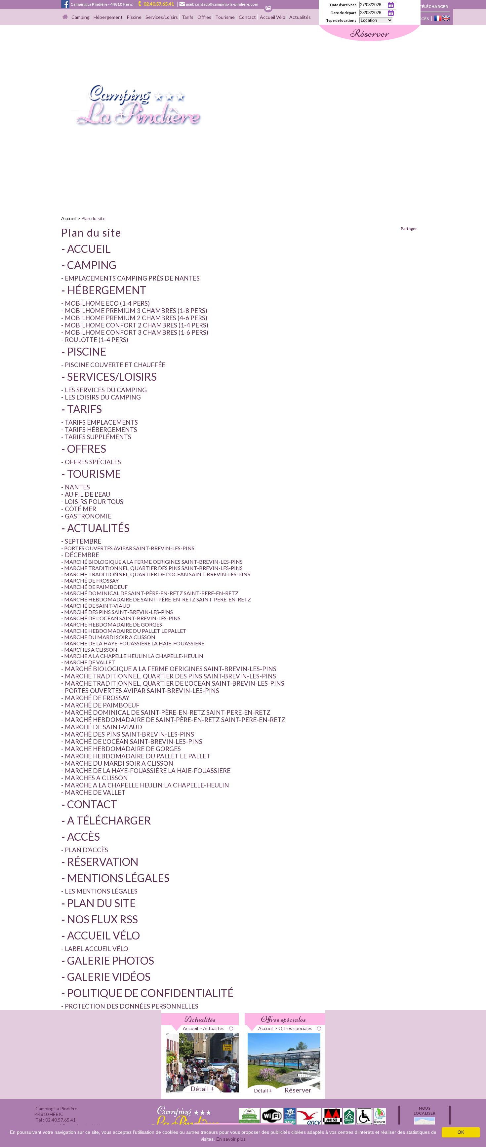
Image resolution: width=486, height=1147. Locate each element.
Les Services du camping (106, 390)
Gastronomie (88, 516)
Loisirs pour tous (94, 501)
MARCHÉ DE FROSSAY (91, 580)
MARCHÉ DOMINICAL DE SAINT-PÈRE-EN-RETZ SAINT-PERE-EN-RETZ (151, 593)
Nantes (77, 487)
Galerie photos (110, 960)
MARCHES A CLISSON (90, 649)
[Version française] (437, 19)
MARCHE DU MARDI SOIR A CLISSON (109, 637)
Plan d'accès (86, 850)
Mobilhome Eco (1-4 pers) (107, 303)
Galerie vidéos (108, 976)
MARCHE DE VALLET (89, 662)
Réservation (103, 861)
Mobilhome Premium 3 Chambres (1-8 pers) (136, 310)
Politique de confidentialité (150, 992)
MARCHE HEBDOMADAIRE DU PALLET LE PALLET (125, 631)
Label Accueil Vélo (96, 948)
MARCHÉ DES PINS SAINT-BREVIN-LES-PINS (118, 612)
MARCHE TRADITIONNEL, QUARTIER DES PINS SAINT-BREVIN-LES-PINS (153, 568)
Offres (204, 17)
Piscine (134, 17)
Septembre (83, 541)
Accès (422, 18)
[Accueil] (65, 17)
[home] (131, 125)
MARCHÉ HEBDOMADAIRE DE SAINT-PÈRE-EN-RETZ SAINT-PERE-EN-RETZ (157, 599)
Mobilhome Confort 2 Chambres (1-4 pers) (136, 325)
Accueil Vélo (272, 17)
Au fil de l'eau (87, 494)
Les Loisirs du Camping (103, 397)
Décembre (82, 554)
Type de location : (341, 20)
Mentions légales (118, 877)
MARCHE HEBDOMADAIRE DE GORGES (113, 624)
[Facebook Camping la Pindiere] (65, 3)
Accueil (68, 218)
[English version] (446, 19)
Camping (80, 17)
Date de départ (343, 13)
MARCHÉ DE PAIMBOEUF (96, 587)
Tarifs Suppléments (98, 436)
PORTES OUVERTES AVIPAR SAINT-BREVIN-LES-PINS (129, 548)
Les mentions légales (101, 891)
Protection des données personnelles (131, 1006)
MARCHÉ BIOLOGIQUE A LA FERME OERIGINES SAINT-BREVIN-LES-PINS (153, 561)
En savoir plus (231, 1139)
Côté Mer (80, 509)
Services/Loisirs (161, 17)
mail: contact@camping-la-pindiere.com (222, 4)
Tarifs (187, 17)
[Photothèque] (268, 8)
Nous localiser (424, 1111)
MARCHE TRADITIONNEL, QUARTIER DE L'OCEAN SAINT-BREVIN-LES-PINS (157, 574)
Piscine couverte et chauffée (115, 364)
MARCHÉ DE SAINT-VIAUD (97, 605)
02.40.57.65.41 (158, 4)
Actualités (300, 17)
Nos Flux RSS (102, 919)
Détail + (202, 1088)
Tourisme (225, 17)
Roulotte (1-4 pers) (96, 339)
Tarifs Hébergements (101, 429)
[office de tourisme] (380, 1122)
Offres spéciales (283, 1019)
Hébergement (108, 17)
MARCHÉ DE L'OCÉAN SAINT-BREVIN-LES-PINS (122, 618)
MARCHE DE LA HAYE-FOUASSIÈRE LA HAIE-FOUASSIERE (134, 643)
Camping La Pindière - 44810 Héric (101, 4)
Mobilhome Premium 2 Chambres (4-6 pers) (136, 318)
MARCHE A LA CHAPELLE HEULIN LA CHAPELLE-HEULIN (133, 656)
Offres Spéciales (93, 462)
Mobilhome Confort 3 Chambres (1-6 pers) (136, 332)
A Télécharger (431, 6)
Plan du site (93, 218)
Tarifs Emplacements (101, 422)
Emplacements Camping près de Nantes (132, 278)
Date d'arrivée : (343, 5)
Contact (247, 17)
